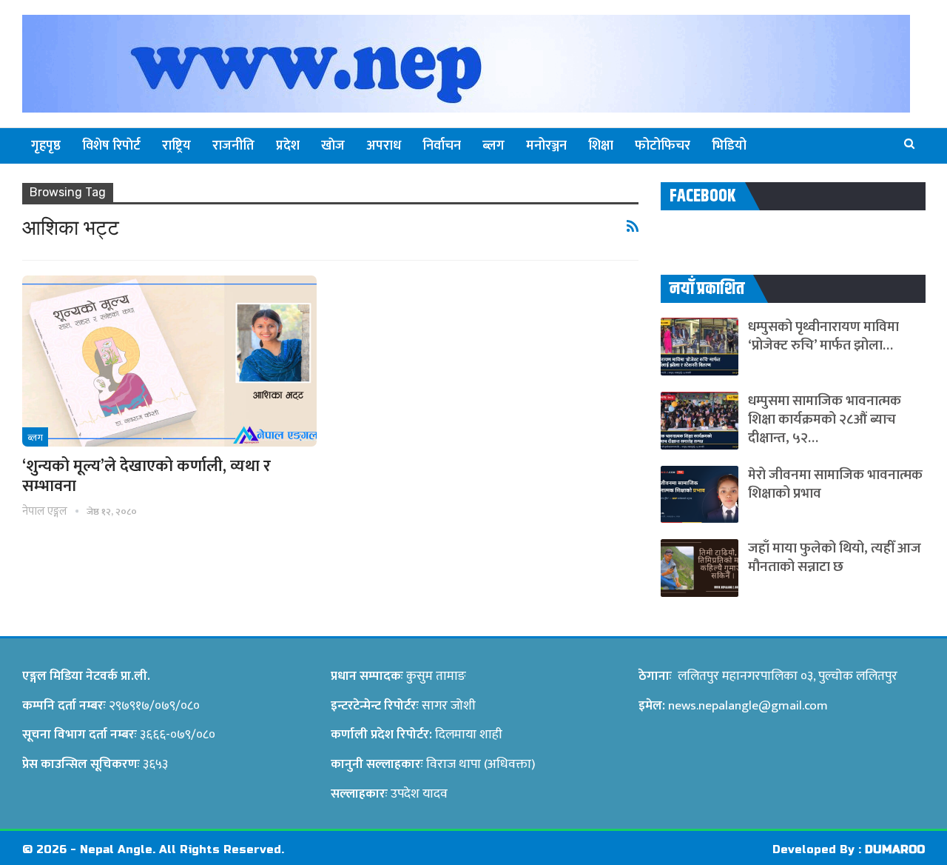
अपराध (383, 146)
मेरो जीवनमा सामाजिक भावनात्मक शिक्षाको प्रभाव (835, 484)
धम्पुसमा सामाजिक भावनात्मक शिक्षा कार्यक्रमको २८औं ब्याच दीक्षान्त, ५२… (824, 420)
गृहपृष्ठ (46, 146)
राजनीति (233, 146)
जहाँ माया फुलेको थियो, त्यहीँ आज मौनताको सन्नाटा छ (834, 557)
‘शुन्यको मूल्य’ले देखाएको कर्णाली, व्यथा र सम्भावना (146, 476)
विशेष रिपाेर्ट (111, 146)
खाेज (333, 146)
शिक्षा (600, 146)
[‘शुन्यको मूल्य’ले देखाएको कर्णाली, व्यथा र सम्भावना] (169, 361)
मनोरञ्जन (546, 146)
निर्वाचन (441, 146)
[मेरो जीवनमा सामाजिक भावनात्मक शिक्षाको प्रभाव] (699, 495)
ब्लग (493, 146)
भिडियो (729, 146)
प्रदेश (288, 146)
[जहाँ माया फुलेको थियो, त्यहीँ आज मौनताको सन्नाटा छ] (699, 568)
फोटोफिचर (662, 146)
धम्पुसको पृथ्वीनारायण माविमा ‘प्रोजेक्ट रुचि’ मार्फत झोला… (823, 336)
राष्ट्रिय (176, 146)
